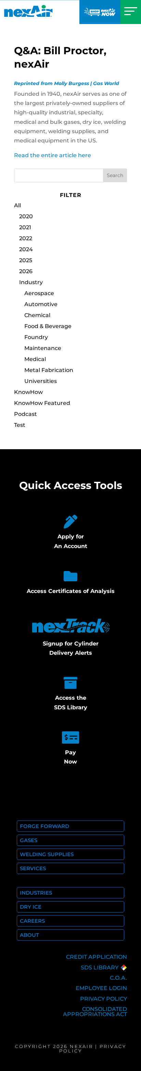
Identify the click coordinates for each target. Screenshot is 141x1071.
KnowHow (28, 392)
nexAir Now (99, 12)
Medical (35, 359)
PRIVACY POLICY (103, 999)
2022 (25, 238)
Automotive (40, 304)
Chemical (37, 315)
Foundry (36, 337)
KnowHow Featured (42, 403)
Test (19, 425)
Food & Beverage (48, 326)
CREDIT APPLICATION (96, 957)
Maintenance (42, 348)
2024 (26, 249)
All (17, 205)
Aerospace (39, 293)
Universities (40, 381)
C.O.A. (118, 978)
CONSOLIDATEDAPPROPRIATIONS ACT (95, 1011)
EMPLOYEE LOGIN (101, 988)
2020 (26, 216)
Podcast (25, 414)
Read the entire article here (52, 155)
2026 (26, 271)
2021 (25, 227)
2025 (25, 260)
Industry (31, 282)
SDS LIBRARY (99, 967)
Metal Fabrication (48, 370)
